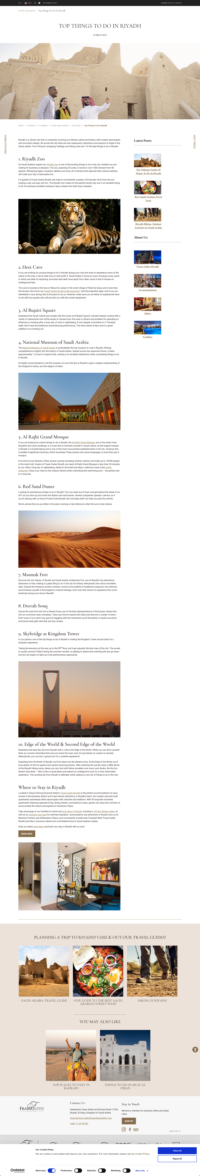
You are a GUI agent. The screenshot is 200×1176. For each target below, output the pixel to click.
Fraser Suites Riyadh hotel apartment (62, 291)
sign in (179, 3)
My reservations (50, 3)
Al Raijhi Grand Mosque (83, 442)
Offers (147, 313)
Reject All (177, 1159)
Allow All (177, 1151)
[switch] (78, 1170)
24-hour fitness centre (104, 811)
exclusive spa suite (38, 814)
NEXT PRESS (194, 142)
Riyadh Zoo (52, 164)
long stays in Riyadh (72, 811)
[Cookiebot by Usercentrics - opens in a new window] (18, 1171)
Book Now (26, 833)
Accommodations (148, 290)
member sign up (167, 3)
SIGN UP (129, 1121)
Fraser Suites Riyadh (148, 266)
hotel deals (38, 826)
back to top (174, 1131)
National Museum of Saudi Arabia (39, 347)
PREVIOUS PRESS (5, 144)
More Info (140, 1170)
